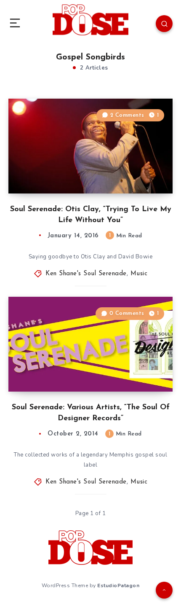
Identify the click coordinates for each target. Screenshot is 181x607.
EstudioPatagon (118, 585)
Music (139, 274)
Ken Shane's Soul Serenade (86, 274)
